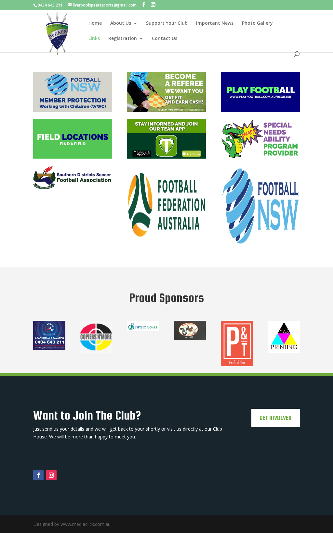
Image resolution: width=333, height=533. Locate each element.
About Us (120, 23)
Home (95, 23)
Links (94, 38)
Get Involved (276, 417)
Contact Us (164, 38)
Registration (122, 38)
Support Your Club (167, 23)
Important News (214, 23)
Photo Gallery (257, 23)
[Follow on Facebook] (38, 475)
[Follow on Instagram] (51, 475)
